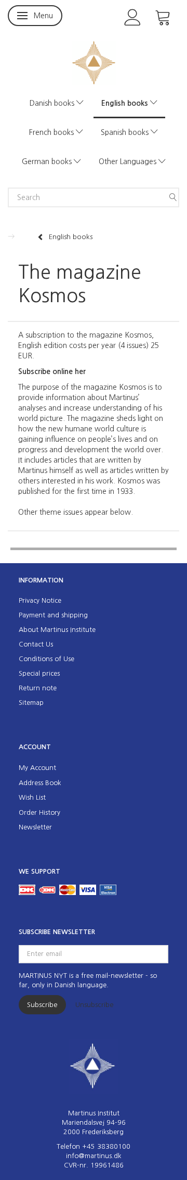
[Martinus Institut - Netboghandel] (94, 61)
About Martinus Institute (57, 629)
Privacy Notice (40, 600)
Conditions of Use (46, 658)
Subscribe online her (52, 371)
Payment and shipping (53, 615)
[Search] (173, 197)
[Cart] (163, 16)
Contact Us (36, 644)
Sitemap (31, 702)
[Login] (132, 16)
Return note (38, 688)
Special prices (39, 673)
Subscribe (42, 1004)
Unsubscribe (94, 1004)
